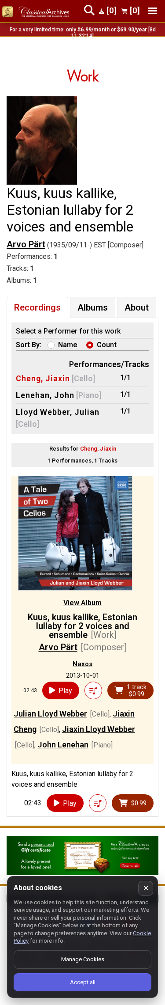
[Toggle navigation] (153, 11)
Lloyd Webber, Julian (57, 412)
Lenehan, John (45, 395)
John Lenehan (62, 744)
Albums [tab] (92, 307)
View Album (82, 603)
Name (67, 345)
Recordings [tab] (37, 307)
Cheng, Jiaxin (43, 378)
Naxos (82, 664)
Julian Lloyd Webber (50, 713)
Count (107, 345)
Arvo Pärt (26, 244)
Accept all (82, 982)
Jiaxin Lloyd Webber (98, 729)
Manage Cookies (82, 959)
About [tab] (137, 307)
